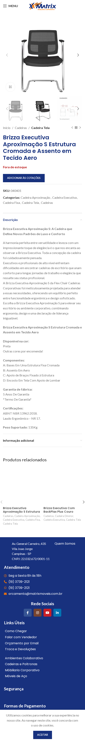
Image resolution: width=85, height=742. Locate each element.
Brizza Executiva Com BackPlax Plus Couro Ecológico (59, 511)
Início (6, 128)
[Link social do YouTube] (47, 613)
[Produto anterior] (72, 128)
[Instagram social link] (38, 613)
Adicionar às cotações (24, 177)
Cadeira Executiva (64, 197)
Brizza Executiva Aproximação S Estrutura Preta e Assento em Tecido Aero (21, 513)
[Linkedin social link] (57, 613)
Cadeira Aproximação (35, 197)
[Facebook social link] (28, 613)
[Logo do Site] (42, 5)
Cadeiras (21, 128)
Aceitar (42, 734)
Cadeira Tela (40, 128)
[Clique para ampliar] (10, 87)
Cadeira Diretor (64, 516)
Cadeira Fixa (11, 202)
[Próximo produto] (80, 128)
